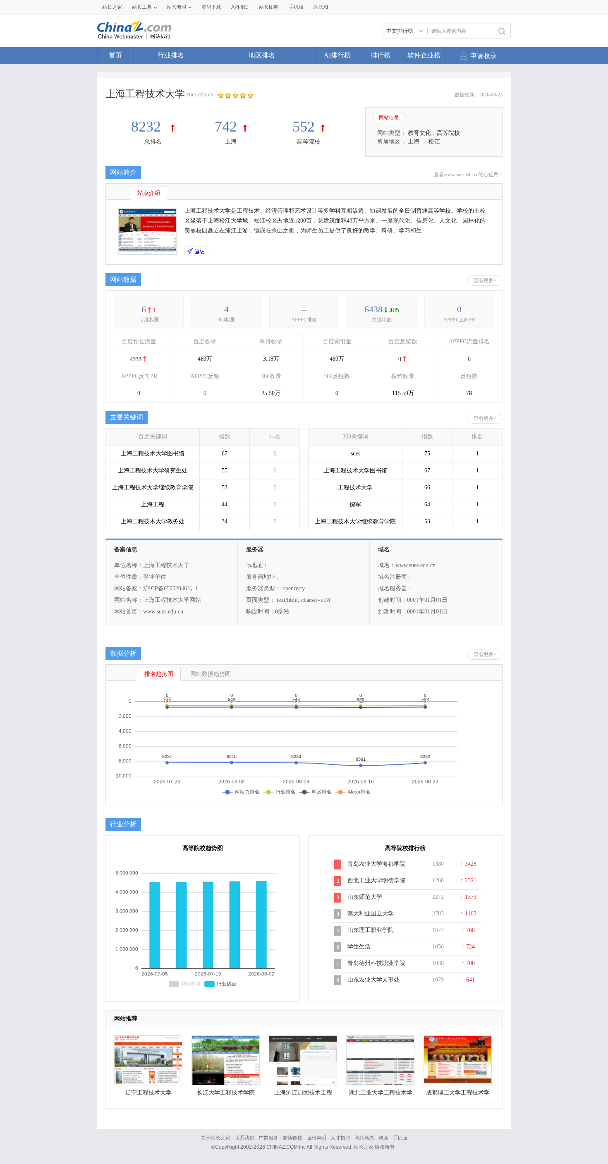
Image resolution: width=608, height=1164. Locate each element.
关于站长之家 (215, 1138)
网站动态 (364, 1138)
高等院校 (308, 142)
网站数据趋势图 (210, 674)
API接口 (240, 7)
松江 (434, 142)
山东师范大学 (364, 897)
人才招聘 (340, 1138)
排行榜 (380, 55)
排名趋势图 (158, 674)
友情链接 (292, 1138)
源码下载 (211, 7)
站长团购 (269, 7)
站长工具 (142, 7)
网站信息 (389, 117)
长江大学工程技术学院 (226, 1093)
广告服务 (268, 1138)
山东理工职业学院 (370, 930)
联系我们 (244, 1138)
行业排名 (171, 55)
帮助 (383, 1138)
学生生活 (359, 947)
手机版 (400, 1138)
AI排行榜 (337, 55)
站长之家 (112, 7)
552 (303, 126)
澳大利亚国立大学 (370, 913)
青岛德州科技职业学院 (376, 963)
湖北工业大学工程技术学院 (380, 1095)
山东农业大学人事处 (373, 980)
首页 (115, 55)
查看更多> (485, 280)
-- (304, 309)
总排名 (153, 142)
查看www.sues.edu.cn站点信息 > (468, 174)
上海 (231, 142)
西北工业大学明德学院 (376, 880)
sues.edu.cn (200, 94)
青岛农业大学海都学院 (376, 864)
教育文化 (419, 133)
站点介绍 (148, 193)
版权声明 (316, 1138)
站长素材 (177, 7)
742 (226, 126)
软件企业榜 (423, 55)
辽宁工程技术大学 (148, 1093)
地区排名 (262, 55)
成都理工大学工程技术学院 (458, 1095)
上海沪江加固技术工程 (303, 1093)
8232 (148, 126)
